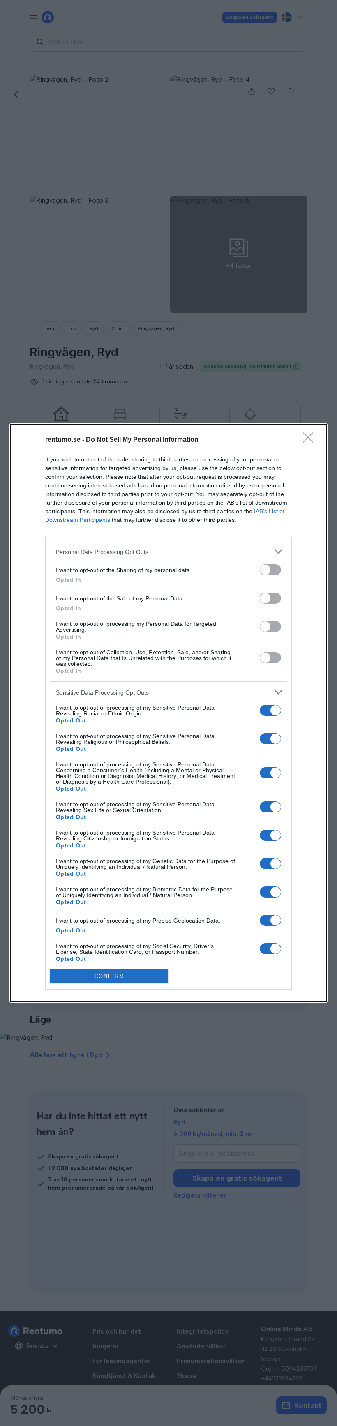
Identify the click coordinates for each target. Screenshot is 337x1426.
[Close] (311, 440)
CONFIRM (109, 976)
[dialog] (168, 713)
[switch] (270, 569)
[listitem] (168, 551)
